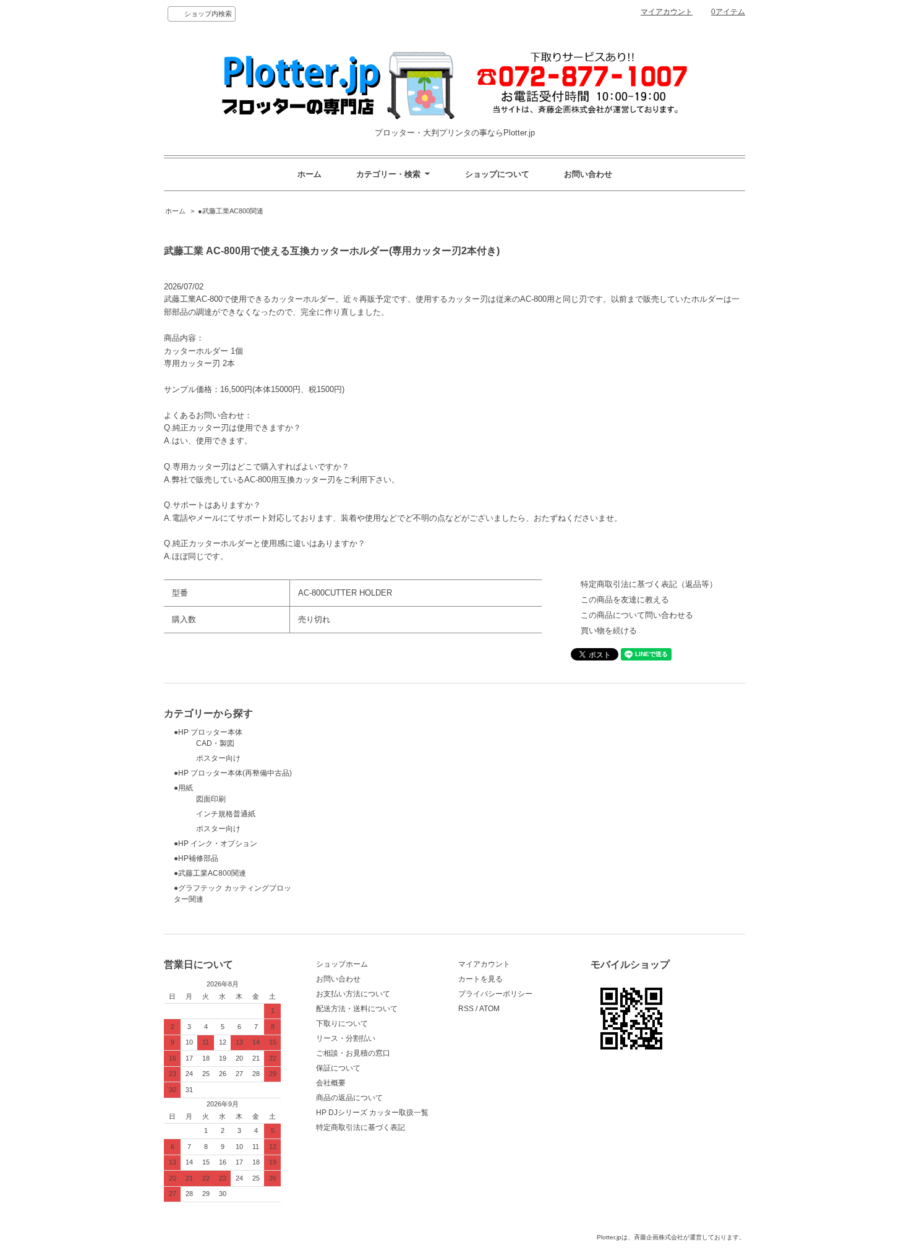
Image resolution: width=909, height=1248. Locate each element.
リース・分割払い (345, 1038)
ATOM (489, 1008)
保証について (338, 1068)
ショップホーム (342, 964)
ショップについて (497, 174)
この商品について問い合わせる (637, 615)
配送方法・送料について (357, 1008)
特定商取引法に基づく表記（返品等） (649, 584)
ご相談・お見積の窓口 (353, 1053)
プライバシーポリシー (495, 993)
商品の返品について (349, 1097)
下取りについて (342, 1023)
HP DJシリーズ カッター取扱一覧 (372, 1112)
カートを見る (480, 979)
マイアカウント (667, 11)
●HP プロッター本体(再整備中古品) (233, 773)
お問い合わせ (588, 174)
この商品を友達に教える (625, 599)
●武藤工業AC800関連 (230, 211)
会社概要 (331, 1083)
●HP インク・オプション (215, 843)
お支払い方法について (353, 993)
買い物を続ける (609, 630)
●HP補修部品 (196, 858)
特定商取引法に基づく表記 (360, 1127)
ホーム (309, 174)
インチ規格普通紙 (214, 814)
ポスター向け (207, 758)
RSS (466, 1008)
